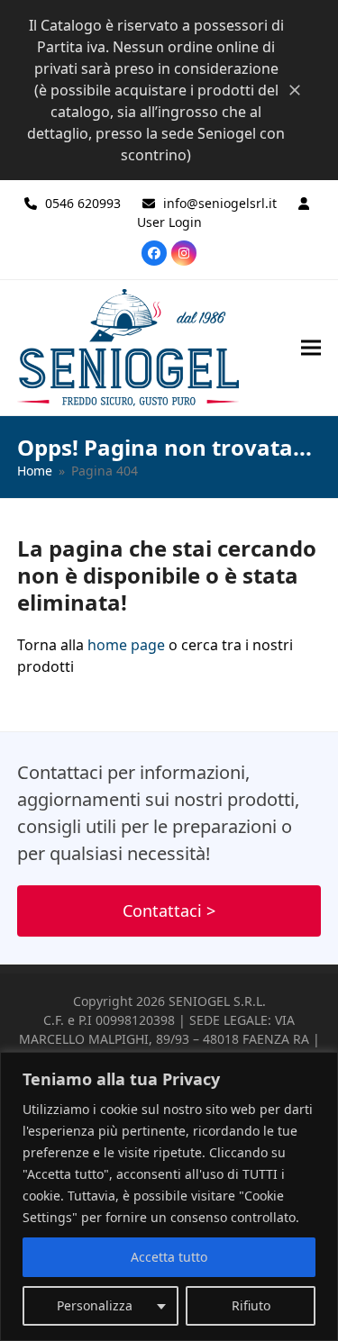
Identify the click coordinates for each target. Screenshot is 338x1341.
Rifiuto (251, 1305)
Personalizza (94, 1305)
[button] (311, 347)
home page (126, 645)
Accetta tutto (169, 1256)
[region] (169, 1196)
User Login (169, 222)
